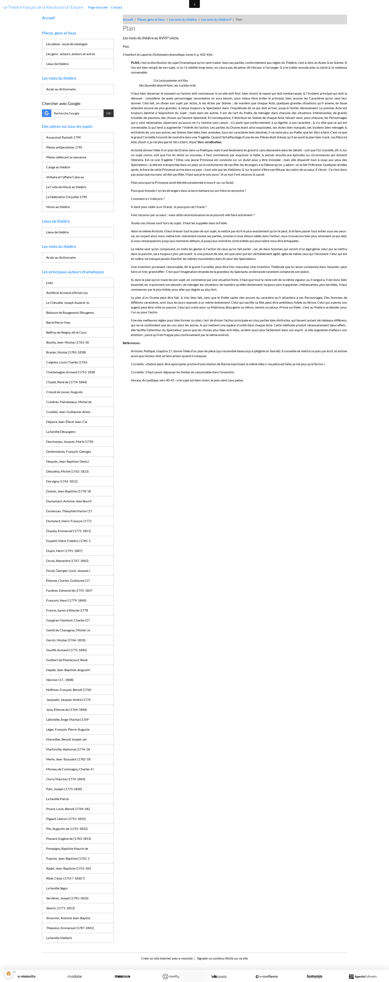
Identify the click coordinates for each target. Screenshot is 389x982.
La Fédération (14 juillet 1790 (66, 197)
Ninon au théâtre (58, 207)
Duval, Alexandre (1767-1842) (67, 561)
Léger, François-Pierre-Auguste (68, 729)
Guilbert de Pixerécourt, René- (67, 660)
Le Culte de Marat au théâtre (66, 187)
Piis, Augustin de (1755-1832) (67, 828)
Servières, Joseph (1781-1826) (67, 898)
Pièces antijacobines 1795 (64, 147)
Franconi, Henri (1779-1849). (66, 600)
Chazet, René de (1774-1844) (66, 382)
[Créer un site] (26, 976)
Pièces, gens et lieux (151, 19)
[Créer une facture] (218, 976)
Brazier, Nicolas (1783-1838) (66, 352)
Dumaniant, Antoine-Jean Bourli (68, 501)
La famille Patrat (57, 799)
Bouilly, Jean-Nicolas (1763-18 (67, 342)
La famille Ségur (57, 888)
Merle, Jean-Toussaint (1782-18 (68, 759)
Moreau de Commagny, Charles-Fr (70, 769)
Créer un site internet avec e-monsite (167, 958)
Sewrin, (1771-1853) (60, 908)
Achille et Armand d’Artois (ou (67, 293)
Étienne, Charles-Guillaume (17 (68, 580)
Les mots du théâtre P (216, 19)
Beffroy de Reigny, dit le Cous (66, 332)
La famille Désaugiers (61, 431)
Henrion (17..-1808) (60, 680)
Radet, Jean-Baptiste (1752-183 (68, 868)
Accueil (128, 19)
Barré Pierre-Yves (58, 322)
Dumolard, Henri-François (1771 (69, 521)
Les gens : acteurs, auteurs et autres (70, 54)
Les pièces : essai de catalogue (66, 44)
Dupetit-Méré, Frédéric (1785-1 (68, 541)
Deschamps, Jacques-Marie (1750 (69, 441)
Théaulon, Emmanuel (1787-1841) (70, 928)
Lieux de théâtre (57, 64)
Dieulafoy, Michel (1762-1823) (67, 471)
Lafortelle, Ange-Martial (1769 (67, 719)
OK (108, 113)
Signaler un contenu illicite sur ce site (222, 958)
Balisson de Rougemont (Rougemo (70, 312)
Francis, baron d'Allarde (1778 (67, 610)
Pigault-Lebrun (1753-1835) (66, 819)
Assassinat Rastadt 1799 (63, 137)
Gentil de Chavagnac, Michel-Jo (68, 630)
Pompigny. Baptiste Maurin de (67, 848)
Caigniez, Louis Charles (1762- (67, 362)
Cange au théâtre (58, 167)
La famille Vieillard (59, 938)
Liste (49, 283)
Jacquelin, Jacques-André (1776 (68, 699)
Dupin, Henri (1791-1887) (64, 551)
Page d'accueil (98, 7)
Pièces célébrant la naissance (66, 157)
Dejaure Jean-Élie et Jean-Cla (66, 422)
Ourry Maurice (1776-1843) (65, 779)
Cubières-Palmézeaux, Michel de (69, 402)
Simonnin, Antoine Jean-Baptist (68, 918)
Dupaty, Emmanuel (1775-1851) (68, 531)
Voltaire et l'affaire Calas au (65, 177)
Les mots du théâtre (183, 19)
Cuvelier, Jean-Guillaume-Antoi (68, 412)
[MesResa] (122, 976)
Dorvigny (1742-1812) (62, 481)
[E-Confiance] (266, 976)
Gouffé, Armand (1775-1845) (66, 650)
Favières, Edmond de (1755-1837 (69, 590)
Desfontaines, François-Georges (68, 451)
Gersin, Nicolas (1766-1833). (66, 640)
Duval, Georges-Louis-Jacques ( (68, 570)
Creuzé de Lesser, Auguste (64, 392)
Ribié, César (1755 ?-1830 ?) (65, 878)
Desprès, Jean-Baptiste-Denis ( (67, 461)
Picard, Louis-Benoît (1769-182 (68, 809)
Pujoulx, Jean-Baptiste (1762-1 (68, 858)
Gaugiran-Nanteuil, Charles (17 (68, 620)
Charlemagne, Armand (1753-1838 (70, 372)
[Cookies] (8, 973)
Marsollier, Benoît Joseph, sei (66, 739)
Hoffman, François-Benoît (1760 (68, 690)
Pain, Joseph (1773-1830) (64, 789)
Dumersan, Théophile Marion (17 (69, 511)
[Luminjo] (314, 976)
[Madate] (74, 976)
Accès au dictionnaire (61, 89)
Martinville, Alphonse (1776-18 (68, 749)
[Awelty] (170, 976)
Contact (116, 7)
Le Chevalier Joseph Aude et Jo (67, 302)
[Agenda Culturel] (362, 976)
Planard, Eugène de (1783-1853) (68, 838)
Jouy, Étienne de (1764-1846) (66, 709)
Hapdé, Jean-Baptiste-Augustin (68, 670)
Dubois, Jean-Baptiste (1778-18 (68, 491)
